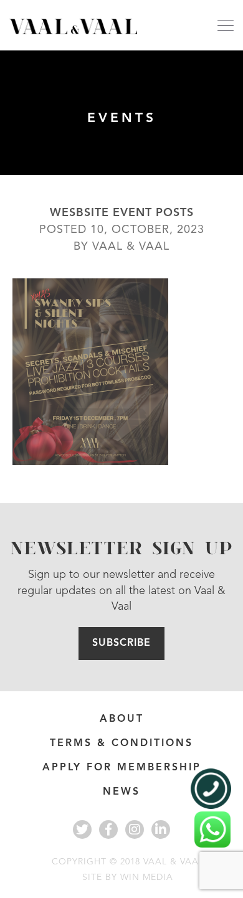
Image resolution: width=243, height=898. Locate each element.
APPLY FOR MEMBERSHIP (121, 768)
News (121, 792)
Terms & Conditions (121, 744)
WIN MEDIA (146, 877)
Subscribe (121, 643)
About (122, 719)
